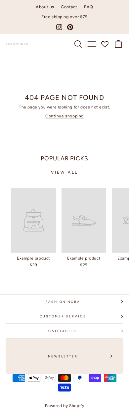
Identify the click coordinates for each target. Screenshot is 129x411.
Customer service (63, 316)
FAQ (88, 6)
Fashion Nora (63, 302)
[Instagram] (59, 27)
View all (64, 172)
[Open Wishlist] (105, 44)
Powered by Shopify (64, 405)
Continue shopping (64, 116)
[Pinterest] (70, 27)
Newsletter (63, 356)
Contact (69, 6)
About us (45, 6)
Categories (62, 331)
